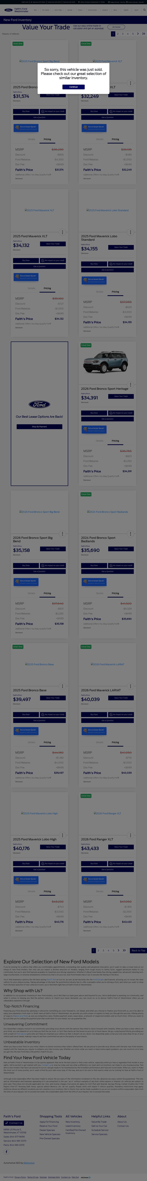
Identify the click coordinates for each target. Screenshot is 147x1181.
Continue (73, 87)
